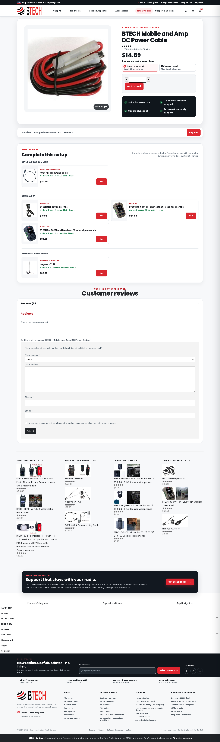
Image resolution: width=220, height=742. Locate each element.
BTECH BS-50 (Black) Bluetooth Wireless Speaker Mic (68, 230)
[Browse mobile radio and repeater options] (110, 11)
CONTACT (6, 634)
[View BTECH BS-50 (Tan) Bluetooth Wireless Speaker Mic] (119, 210)
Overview (26, 132)
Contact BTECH (141, 713)
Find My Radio (144, 11)
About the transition (182, 738)
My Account (7, 640)
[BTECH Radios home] (32, 11)
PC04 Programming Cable (54, 173)
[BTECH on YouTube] (200, 671)
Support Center (142, 698)
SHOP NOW (6, 624)
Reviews (68, 132)
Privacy (100, 730)
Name (29, 397)
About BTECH (176, 712)
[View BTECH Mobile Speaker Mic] (30, 210)
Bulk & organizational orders (183, 701)
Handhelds (75, 11)
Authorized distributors (145, 720)
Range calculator (169, 2)
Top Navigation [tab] (184, 603)
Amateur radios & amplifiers (112, 715)
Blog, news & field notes (181, 715)
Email (28, 410)
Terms (92, 730)
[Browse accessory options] (131, 11)
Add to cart (134, 86)
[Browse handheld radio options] (84, 11)
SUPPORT (5, 629)
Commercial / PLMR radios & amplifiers (111, 719)
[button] (2, 599)
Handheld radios (71, 701)
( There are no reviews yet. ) (136, 48)
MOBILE (4, 613)
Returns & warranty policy (119, 730)
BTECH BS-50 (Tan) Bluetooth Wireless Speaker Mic (156, 207)
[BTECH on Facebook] (186, 671)
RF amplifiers (69, 712)
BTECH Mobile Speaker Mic (54, 207)
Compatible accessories (47, 132)
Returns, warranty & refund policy (149, 705)
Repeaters (68, 708)
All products (69, 698)
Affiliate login (177, 708)
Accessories (121, 11)
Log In (4, 645)
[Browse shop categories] (64, 11)
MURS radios (105, 712)
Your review (32, 355)
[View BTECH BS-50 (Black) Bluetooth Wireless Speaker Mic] (30, 233)
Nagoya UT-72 (47, 264)
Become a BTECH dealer (181, 698)
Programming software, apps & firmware (149, 709)
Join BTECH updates (169, 670)
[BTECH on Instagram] (193, 671)
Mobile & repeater (98, 11)
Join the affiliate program (182, 705)
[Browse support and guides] (176, 11)
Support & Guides (164, 11)
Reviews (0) (28, 303)
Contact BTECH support (32, 713)
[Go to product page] (37, 470)
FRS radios (104, 708)
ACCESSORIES (8, 618)
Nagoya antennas (71, 718)
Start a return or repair (145, 701)
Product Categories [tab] (38, 603)
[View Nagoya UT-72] (30, 267)
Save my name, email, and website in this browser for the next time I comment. (72, 423)
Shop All (57, 11)
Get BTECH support (180, 581)
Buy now (193, 132)
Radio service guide (149, 2)
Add (102, 181)
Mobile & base (70, 705)
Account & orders (142, 717)
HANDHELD (6, 608)
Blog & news (186, 2)
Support (199, 2)
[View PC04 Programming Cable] (30, 176)
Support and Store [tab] (112, 603)
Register (5, 651)
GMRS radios (105, 705)
